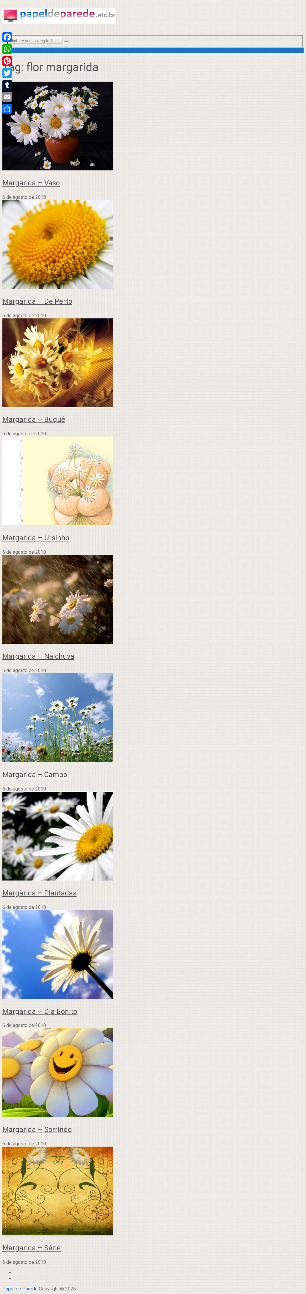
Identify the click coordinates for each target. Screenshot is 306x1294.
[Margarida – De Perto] (153, 245)
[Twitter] (7, 73)
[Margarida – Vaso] (153, 127)
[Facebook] (7, 37)
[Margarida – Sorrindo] (153, 1073)
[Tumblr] (7, 85)
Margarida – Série (31, 1248)
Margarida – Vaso (31, 183)
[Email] (7, 97)
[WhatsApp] (7, 49)
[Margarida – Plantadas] (153, 837)
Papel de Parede (20, 1289)
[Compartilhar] (7, 109)
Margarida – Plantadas (39, 893)
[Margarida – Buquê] (153, 363)
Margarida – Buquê (33, 419)
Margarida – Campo (34, 774)
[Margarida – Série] (153, 1192)
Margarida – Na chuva (38, 656)
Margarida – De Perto (37, 301)
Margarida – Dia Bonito (39, 1011)
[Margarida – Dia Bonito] (153, 955)
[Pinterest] (7, 61)
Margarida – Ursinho (35, 538)
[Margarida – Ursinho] (153, 482)
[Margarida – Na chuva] (153, 600)
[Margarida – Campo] (153, 718)
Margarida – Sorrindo (37, 1129)
